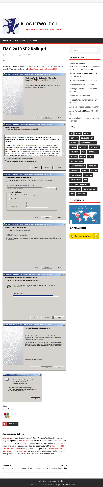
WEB (72, 194)
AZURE (78, 133)
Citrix (86, 133)
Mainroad (66, 485)
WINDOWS (82, 194)
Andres (6, 438)
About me (42, 481)
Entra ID (83, 147)
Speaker (24, 451)
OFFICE (85, 170)
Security (13, 424)
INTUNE (74, 157)
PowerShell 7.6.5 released (79, 96)
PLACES (94, 170)
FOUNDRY (74, 152)
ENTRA (73, 147)
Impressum (52, 481)
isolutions (23, 440)
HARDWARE (93, 152)
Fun (83, 152)
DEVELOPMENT (87, 138)
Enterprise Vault (88, 143)
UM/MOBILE (75, 189)
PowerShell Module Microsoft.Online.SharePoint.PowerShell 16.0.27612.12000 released (84, 66)
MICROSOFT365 (77, 161)
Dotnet (74, 143)
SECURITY (88, 175)
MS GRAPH (92, 166)
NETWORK (75, 170)
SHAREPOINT (76, 180)
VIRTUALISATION (89, 189)
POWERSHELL (76, 175)
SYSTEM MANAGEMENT (79, 184)
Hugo (58, 485)
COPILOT (74, 138)
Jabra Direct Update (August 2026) (83, 80)
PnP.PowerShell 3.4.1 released (81, 84)
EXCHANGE (94, 147)
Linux (82, 157)
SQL (85, 180)
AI (71, 133)
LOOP (91, 157)
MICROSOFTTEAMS (78, 166)
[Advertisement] (51, 8)
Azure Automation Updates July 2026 (84, 107)
